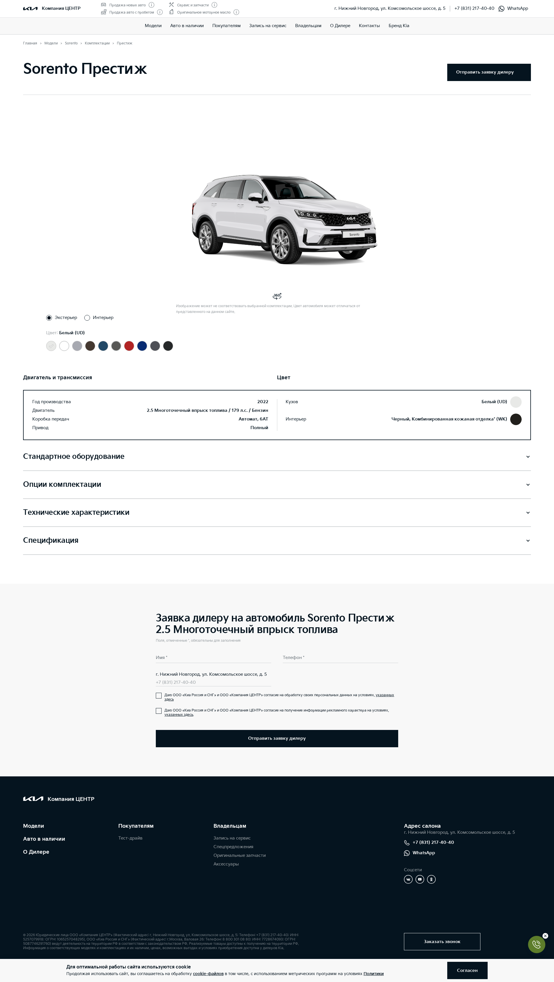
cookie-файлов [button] (208, 973)
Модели (153, 26)
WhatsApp (517, 8)
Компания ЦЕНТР (61, 8)
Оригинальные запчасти (240, 855)
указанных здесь (178, 715)
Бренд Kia (399, 26)
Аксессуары (226, 864)
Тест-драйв (130, 838)
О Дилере (36, 852)
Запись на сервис (268, 26)
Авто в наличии (187, 26)
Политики (374, 973)
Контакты (369, 26)
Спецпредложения (233, 847)
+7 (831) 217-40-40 (474, 8)
